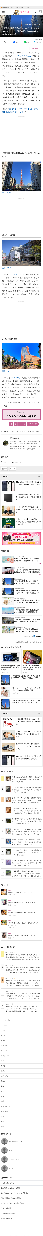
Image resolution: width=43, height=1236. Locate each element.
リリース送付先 (6, 1208)
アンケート (4, 885)
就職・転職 (4, 1111)
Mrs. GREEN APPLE (15, 1141)
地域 (2, 1101)
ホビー (3, 1061)
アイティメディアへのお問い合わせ (12, 1203)
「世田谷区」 (15, 378)
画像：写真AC (38, 39)
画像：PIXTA (6, 268)
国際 (2, 1096)
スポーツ (4, 1046)
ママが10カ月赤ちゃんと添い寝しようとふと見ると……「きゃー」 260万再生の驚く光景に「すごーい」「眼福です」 (27, 863)
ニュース (4, 1051)
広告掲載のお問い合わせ (9, 1213)
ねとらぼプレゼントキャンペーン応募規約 (14, 1193)
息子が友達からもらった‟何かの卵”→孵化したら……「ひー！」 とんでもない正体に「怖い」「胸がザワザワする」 (27, 821)
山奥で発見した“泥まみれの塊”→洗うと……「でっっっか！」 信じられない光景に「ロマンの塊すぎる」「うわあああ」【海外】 (26, 810)
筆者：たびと (14, 438)
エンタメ (4, 1030)
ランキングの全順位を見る (21, 416)
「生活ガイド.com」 (24, 56)
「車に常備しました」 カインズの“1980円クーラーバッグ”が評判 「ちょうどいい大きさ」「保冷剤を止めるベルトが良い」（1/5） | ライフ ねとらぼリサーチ (23, 996)
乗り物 (3, 1071)
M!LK (10, 1150)
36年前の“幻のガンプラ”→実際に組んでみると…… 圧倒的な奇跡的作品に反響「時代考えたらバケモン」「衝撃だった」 (26, 842)
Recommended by (28, 636)
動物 (2, 1086)
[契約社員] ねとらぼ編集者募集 (11, 1198)
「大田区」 (14, 274)
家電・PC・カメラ (7, 1106)
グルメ (3, 1035)
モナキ (11, 1168)
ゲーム (3, 1040)
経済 (2, 1121)
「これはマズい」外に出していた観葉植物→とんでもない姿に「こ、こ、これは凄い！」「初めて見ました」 (26, 852)
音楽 (2, 1126)
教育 (2, 1116)
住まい (3, 1081)
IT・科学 (4, 1025)
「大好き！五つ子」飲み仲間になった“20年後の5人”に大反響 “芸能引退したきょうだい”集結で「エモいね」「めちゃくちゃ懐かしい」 (26, 831)
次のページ (32, 424)
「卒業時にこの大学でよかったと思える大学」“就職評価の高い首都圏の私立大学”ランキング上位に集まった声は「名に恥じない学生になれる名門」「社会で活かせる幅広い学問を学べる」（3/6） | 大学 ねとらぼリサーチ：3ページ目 (23, 972)
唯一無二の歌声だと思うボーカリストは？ (21, 935)
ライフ (3, 1066)
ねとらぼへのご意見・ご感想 (10, 1188)
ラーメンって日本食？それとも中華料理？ (21, 913)
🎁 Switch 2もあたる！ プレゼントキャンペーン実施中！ (16, 7)
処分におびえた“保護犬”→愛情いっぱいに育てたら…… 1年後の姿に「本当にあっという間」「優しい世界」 (27, 779)
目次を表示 (35, 48)
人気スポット (5, 1076)
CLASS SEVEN (14, 1159)
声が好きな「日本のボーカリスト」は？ (21, 892)
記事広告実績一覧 (7, 1218)
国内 (2, 1091)
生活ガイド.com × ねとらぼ (12, 462)
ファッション (5, 1056)
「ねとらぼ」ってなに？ (9, 1183)
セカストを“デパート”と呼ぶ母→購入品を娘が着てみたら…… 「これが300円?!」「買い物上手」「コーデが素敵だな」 (27, 789)
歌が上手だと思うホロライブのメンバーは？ (22, 902)
